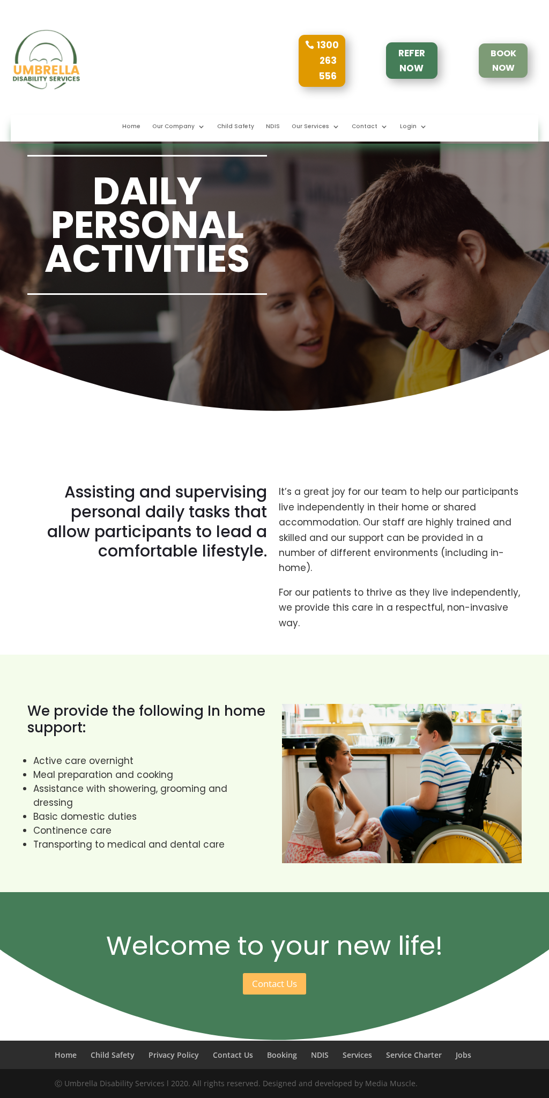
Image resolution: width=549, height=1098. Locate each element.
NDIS (273, 126)
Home (131, 126)
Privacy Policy (174, 1055)
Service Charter (414, 1055)
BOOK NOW (503, 60)
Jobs (463, 1055)
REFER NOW (411, 61)
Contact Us (274, 983)
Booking (282, 1055)
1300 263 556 (328, 61)
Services (357, 1055)
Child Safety (235, 126)
